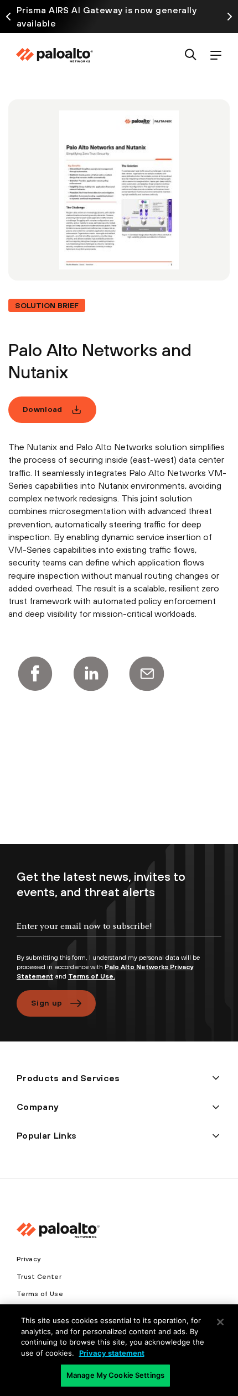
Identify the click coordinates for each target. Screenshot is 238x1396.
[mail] (146, 673)
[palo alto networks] (54, 55)
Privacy (28, 1259)
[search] (190, 55)
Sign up (46, 1002)
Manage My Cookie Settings (115, 1375)
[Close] (220, 1322)
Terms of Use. (91, 976)
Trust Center (39, 1277)
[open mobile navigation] (215, 55)
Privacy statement (111, 1353)
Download (43, 409)
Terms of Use (40, 1294)
